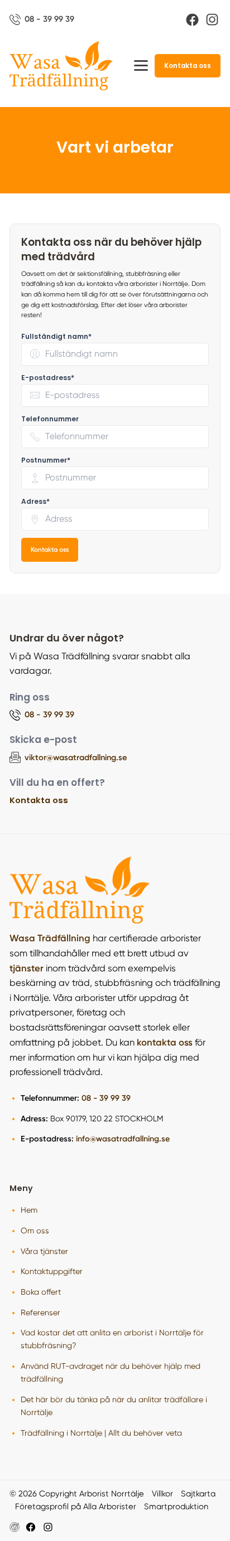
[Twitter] (48, 1527)
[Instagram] (212, 19)
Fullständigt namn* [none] (56, 336)
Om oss (35, 1230)
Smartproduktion (176, 1506)
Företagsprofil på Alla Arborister (75, 1506)
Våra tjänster (44, 1251)
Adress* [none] (35, 501)
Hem (29, 1209)
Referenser (40, 1312)
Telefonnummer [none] (50, 418)
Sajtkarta (198, 1494)
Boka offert (41, 1291)
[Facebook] (192, 19)
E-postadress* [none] (47, 377)
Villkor (162, 1494)
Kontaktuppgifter (52, 1271)
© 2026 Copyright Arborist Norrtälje (76, 1494)
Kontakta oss (187, 65)
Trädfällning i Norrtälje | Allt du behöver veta (101, 1432)
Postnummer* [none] (45, 460)
